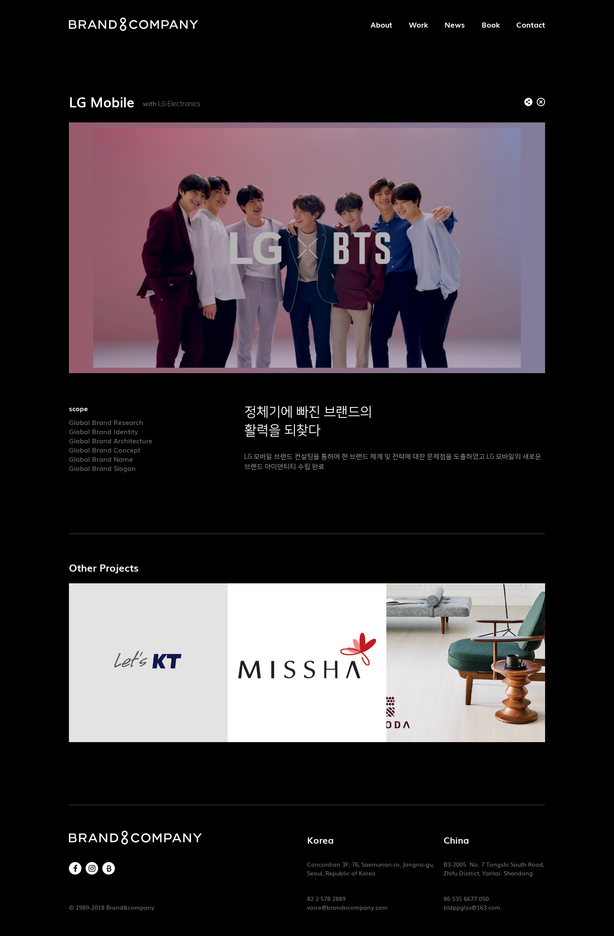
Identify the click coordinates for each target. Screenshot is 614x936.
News (454, 24)
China (456, 840)
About (381, 24)
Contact (530, 24)
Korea (320, 840)
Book (491, 24)
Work (418, 24)
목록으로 (541, 102)
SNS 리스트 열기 (528, 102)
